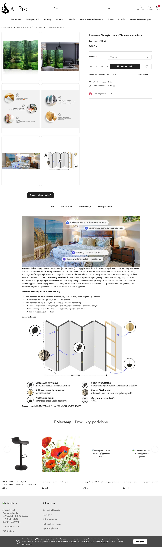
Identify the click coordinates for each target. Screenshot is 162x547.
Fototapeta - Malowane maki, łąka (14, 482)
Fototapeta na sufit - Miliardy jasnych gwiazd (100, 482)
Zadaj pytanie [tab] (105, 206)
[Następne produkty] (155, 449)
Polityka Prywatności (52, 523)
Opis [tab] (52, 206)
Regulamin (47, 514)
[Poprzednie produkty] (7, 449)
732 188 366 (8, 531)
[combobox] (130, 57)
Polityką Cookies (62, 539)
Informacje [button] (49, 503)
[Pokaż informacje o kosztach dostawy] (114, 85)
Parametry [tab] (66, 206)
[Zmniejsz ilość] (91, 66)
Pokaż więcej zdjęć (40, 195)
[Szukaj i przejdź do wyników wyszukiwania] (109, 8)
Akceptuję (140, 541)
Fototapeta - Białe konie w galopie (136, 482)
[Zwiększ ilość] (102, 66)
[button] (21, 56)
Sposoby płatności (51, 528)
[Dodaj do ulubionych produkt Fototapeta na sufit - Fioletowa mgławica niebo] (76, 432)
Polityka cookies (50, 519)
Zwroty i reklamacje (51, 510)
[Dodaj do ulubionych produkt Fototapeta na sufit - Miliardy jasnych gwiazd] (117, 432)
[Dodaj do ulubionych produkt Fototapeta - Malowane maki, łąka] (36, 432)
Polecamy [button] (62, 422)
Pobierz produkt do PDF (103, 93)
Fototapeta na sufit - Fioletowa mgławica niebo (60, 482)
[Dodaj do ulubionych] (147, 66)
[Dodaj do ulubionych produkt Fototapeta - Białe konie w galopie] (157, 432)
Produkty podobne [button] (91, 422)
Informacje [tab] (85, 206)
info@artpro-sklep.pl (11, 526)
